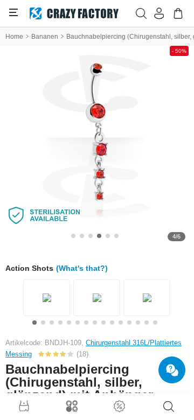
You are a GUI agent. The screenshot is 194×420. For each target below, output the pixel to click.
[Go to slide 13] (138, 322)
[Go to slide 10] (112, 322)
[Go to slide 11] (121, 322)
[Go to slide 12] (129, 322)
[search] (168, 406)
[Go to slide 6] (116, 236)
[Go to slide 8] (95, 322)
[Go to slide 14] (146, 322)
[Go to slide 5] (108, 236)
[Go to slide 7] (86, 322)
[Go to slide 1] (73, 236)
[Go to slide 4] (99, 236)
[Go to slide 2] (82, 236)
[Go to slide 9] (103, 322)
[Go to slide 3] (90, 236)
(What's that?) (82, 268)
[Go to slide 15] (155, 322)
